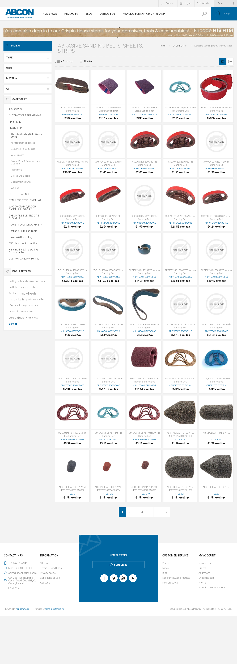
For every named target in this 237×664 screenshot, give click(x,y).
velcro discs (16, 317)
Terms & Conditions (51, 568)
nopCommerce (22, 609)
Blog (164, 573)
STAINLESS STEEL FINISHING (25, 200)
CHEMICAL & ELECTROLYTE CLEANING (24, 217)
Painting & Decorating (20, 237)
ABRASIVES (15, 109)
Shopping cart (206, 577)
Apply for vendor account (212, 587)
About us (45, 582)
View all (13, 323)
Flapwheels (16, 169)
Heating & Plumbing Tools (23, 230)
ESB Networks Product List (23, 243)
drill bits (13, 287)
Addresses (204, 573)
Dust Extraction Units (21, 182)
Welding (15, 188)
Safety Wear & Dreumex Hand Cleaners (25, 162)
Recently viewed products (176, 577)
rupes (37, 305)
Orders (202, 568)
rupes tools (14, 311)
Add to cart (72, 95)
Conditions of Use (50, 577)
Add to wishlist (80, 95)
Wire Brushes (17, 155)
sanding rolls (26, 311)
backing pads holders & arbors (23, 281)
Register (169, 3)
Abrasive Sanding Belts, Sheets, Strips (26, 135)
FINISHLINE (15, 121)
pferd (11, 305)
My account (204, 563)
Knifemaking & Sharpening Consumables (23, 251)
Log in (188, 3)
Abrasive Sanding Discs (23, 143)
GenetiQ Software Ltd (54, 609)
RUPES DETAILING (19, 194)
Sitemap (44, 563)
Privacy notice (48, 573)
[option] (118, 32)
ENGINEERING (16, 128)
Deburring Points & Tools (23, 149)
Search (166, 563)
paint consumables (35, 299)
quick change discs (24, 305)
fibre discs (23, 287)
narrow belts (17, 299)
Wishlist (202, 582)
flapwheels (28, 293)
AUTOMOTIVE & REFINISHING (25, 115)
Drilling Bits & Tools (20, 175)
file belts (34, 287)
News (165, 568)
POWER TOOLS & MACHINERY (25, 224)
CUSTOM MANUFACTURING (24, 258)
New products (170, 582)
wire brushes (32, 317)
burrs (42, 281)
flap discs (13, 293)
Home (162, 45)
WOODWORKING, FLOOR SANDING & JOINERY (22, 208)
